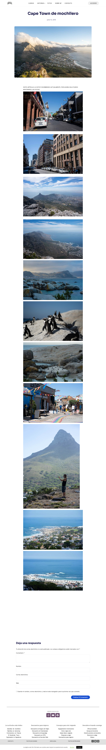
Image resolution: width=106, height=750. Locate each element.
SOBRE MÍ (58, 3)
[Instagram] (48, 715)
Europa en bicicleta (92, 731)
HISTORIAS (40, 3)
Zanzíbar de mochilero (13, 729)
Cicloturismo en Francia (14, 733)
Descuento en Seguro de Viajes (40, 729)
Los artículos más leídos (13, 725)
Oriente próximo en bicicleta (92, 733)
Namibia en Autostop (13, 731)
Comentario (20, 653)
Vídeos (92, 737)
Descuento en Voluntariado (40, 731)
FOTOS (49, 3)
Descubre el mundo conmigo (92, 725)
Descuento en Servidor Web (40, 737)
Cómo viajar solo (66, 731)
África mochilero (92, 729)
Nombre (18, 666)
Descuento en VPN (39, 735)
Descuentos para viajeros (40, 725)
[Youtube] (53, 715)
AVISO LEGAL (53, 741)
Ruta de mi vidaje (92, 735)
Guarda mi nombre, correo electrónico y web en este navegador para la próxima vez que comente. (49, 691)
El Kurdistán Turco (13, 735)
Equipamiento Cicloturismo (66, 729)
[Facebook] (57, 715)
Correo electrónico (22, 674)
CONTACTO (68, 3)
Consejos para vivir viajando (66, 725)
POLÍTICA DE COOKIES (31, 741)
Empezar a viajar (66, 735)
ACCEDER (93, 3)
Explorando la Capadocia (13, 737)
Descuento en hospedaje (40, 733)
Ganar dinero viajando (66, 733)
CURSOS (31, 3)
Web (17, 683)
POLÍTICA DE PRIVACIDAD (74, 741)
